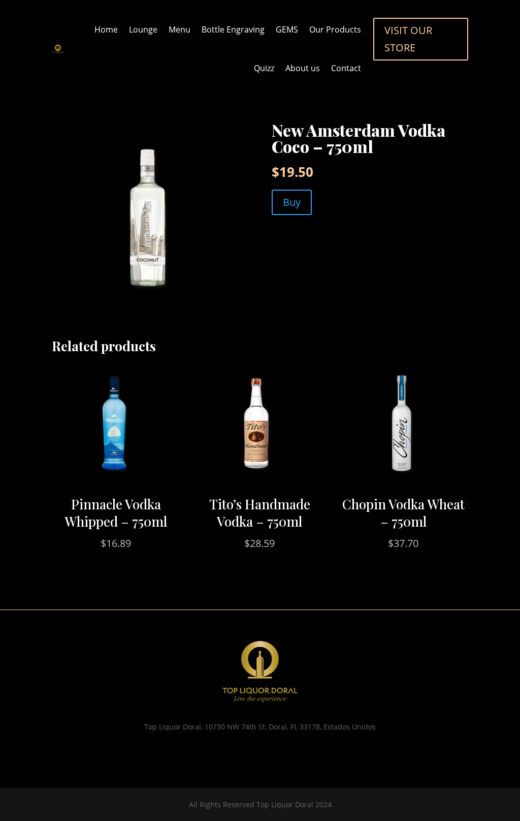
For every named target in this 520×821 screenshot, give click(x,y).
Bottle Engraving (233, 29)
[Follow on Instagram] (250, 753)
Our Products (335, 29)
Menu (179, 29)
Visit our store (408, 38)
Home (106, 29)
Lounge (143, 29)
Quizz (264, 68)
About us (302, 68)
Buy (292, 202)
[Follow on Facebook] (270, 753)
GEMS (287, 29)
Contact (346, 68)
